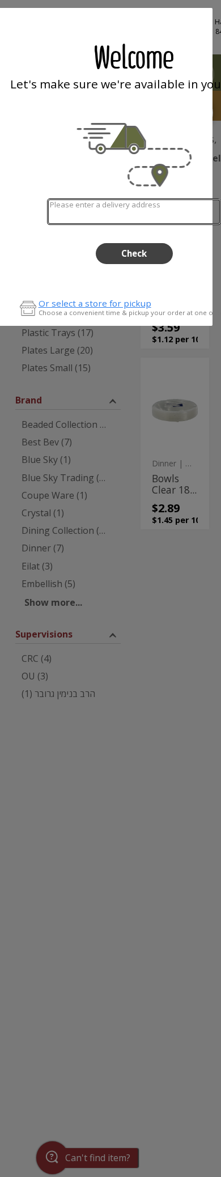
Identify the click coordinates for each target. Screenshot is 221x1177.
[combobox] (134, 211)
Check (134, 253)
